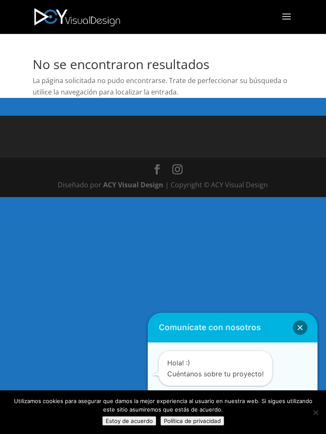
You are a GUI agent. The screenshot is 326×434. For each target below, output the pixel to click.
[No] (315, 412)
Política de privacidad (192, 420)
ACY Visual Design (133, 184)
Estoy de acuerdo (129, 420)
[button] (300, 327)
